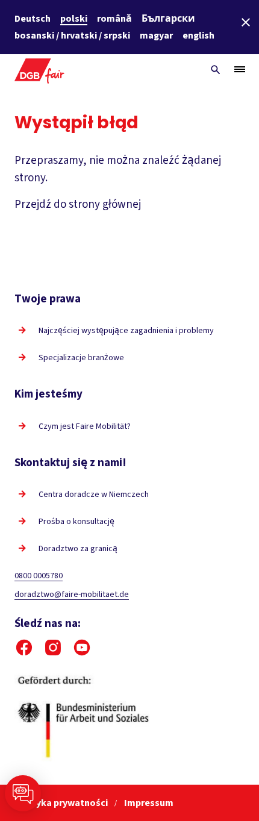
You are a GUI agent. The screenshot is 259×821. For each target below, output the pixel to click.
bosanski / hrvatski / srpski (72, 35)
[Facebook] (24, 647)
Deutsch (32, 18)
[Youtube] (82, 647)
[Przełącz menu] (240, 69)
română (114, 18)
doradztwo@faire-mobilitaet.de (71, 594)
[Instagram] (53, 647)
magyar (156, 35)
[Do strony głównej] (39, 69)
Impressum (148, 803)
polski (73, 18)
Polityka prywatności (62, 803)
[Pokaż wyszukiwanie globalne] (216, 70)
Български (168, 18)
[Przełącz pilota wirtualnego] (23, 793)
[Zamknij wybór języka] (246, 22)
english (198, 35)
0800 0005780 (38, 576)
